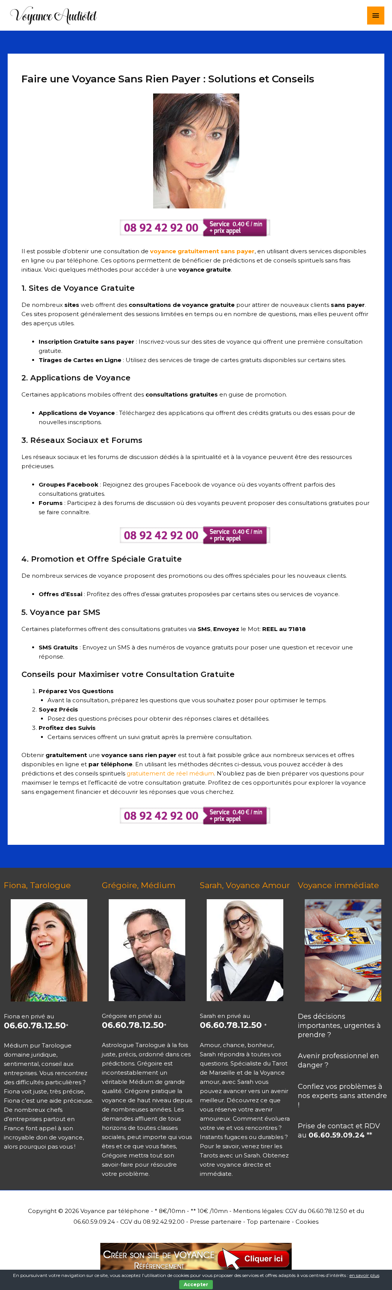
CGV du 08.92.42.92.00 (152, 1221)
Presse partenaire (216, 1221)
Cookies (307, 1221)
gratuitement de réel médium (169, 773)
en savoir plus (364, 1275)
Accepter (196, 1284)
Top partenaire (268, 1221)
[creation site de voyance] (196, 1255)
